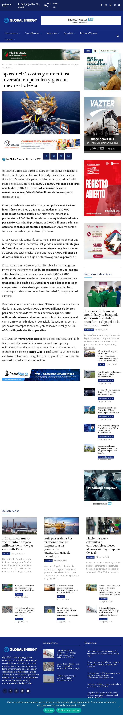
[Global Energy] (4, 159)
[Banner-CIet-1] (102, 258)
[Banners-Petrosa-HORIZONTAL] (41, 62)
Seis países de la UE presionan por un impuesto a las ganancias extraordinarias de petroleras (58, 547)
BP (95, 51)
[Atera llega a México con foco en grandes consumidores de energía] (7, 609)
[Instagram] (105, 5)
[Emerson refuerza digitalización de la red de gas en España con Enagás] (89, 448)
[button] (118, 36)
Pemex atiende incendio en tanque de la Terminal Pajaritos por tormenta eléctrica (104, 664)
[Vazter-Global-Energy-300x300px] (102, 152)
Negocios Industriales (106, 380)
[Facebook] (101, 5)
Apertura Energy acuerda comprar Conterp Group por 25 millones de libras (67, 589)
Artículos (6, 553)
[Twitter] (114, 5)
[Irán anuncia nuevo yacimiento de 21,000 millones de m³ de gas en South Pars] (19, 525)
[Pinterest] (61, 156)
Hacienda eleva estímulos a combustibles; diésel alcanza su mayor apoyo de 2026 (103, 545)
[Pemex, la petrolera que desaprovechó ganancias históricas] (7, 587)
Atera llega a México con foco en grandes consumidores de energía (24, 611)
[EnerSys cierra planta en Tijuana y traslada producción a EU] (89, 374)
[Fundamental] (81, 20)
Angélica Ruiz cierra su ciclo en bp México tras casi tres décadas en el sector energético (102, 695)
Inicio (4, 65)
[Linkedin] (110, 5)
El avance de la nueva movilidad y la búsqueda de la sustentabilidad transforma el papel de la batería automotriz (101, 318)
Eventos (101, 364)
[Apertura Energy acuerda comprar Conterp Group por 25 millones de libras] (49, 587)
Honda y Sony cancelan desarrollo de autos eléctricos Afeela (109, 392)
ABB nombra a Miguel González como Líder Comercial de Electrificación (108, 429)
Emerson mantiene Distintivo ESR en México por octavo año (108, 410)
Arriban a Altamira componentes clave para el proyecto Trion (104, 685)
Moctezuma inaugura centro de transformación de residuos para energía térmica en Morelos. (108, 356)
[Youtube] (119, 5)
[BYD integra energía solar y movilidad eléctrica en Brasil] (48, 678)
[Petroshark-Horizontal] (41, 383)
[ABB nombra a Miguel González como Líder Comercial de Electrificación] (89, 428)
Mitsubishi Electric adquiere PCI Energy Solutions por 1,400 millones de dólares (109, 611)
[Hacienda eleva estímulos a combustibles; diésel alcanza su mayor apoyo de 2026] (103, 525)
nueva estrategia (108, 51)
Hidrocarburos (23, 65)
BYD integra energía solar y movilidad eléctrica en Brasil (66, 678)
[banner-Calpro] (102, 89)
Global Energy (17, 159)
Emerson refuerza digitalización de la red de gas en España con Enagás (108, 449)
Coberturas (89, 330)
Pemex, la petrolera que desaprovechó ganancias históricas (24, 588)
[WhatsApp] (68, 156)
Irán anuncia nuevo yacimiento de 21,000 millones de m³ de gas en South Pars (17, 543)
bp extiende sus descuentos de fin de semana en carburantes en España (67, 611)
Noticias (12, 65)
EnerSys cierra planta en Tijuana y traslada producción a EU (109, 374)
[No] (119, 706)
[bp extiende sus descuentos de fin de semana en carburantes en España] (49, 609)
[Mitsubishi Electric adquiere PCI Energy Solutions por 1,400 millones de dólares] (91, 609)
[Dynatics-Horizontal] (41, 152)
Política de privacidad (69, 710)
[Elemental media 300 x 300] (102, 215)
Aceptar (49, 710)
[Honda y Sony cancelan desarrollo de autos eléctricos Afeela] (89, 392)
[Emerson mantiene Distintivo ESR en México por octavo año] (89, 410)
